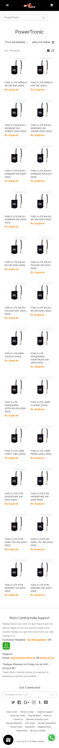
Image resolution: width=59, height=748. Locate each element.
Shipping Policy (44, 727)
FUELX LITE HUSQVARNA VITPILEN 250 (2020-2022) (15, 407)
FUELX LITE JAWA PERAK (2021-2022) (41, 452)
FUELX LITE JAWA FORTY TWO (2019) (15, 452)
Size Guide (30, 723)
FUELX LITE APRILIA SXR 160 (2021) (42, 84)
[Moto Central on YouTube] (46, 703)
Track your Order (17, 716)
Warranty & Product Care (37, 719)
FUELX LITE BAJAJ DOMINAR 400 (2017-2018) (42, 173)
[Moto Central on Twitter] (13, 703)
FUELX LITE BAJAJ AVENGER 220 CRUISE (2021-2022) (41, 128)
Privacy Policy (16, 727)
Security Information (47, 723)
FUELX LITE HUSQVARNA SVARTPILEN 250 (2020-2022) (40, 358)
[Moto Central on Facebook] (19, 703)
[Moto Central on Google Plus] (26, 703)
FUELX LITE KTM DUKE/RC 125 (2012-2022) (15, 588)
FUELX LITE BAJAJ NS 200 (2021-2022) (15, 263)
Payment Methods (14, 723)
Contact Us (18, 719)
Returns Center (27, 712)
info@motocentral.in (22, 657)
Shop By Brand (34, 716)
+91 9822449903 (36, 639)
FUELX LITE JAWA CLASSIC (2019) (40, 403)
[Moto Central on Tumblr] (40, 703)
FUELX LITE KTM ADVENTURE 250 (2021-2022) (14, 496)
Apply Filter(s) (41, 42)
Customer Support (45, 712)
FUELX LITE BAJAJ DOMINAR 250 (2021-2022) (16, 173)
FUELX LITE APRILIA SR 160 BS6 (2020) (16, 84)
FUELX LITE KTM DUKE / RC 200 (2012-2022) (16, 542)
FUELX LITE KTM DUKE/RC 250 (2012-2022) (41, 588)
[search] (20, 17)
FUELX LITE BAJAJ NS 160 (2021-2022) (41, 218)
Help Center (11, 712)
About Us (48, 716)
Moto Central (38, 741)
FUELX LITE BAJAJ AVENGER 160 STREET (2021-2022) (15, 128)
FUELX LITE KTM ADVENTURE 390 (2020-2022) (40, 496)
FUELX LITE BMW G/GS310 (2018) (14, 355)
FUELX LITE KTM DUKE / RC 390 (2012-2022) (42, 542)
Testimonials (21, 731)
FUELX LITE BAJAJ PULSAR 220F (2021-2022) (16, 310)
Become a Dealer (38, 731)
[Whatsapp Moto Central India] (6, 645)
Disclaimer (30, 727)
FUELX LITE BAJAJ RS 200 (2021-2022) (41, 309)
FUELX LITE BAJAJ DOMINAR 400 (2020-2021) (16, 219)
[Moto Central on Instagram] (34, 703)
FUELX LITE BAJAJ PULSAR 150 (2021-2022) (41, 265)
